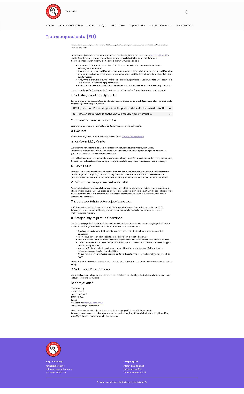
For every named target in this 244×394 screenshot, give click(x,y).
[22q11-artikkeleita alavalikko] (170, 25)
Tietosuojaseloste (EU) (135, 372)
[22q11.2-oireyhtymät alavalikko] (82, 25)
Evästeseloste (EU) (133, 369)
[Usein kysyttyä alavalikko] (193, 25)
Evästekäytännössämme (133, 136)
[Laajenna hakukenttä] (186, 11)
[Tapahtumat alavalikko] (145, 25)
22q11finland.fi (137, 365)
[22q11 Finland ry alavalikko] (105, 25)
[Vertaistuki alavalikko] (124, 25)
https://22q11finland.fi (158, 55)
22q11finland (71, 11)
